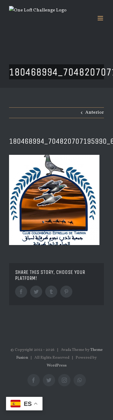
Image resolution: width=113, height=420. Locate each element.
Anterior (94, 112)
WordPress (57, 365)
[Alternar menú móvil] (101, 18)
